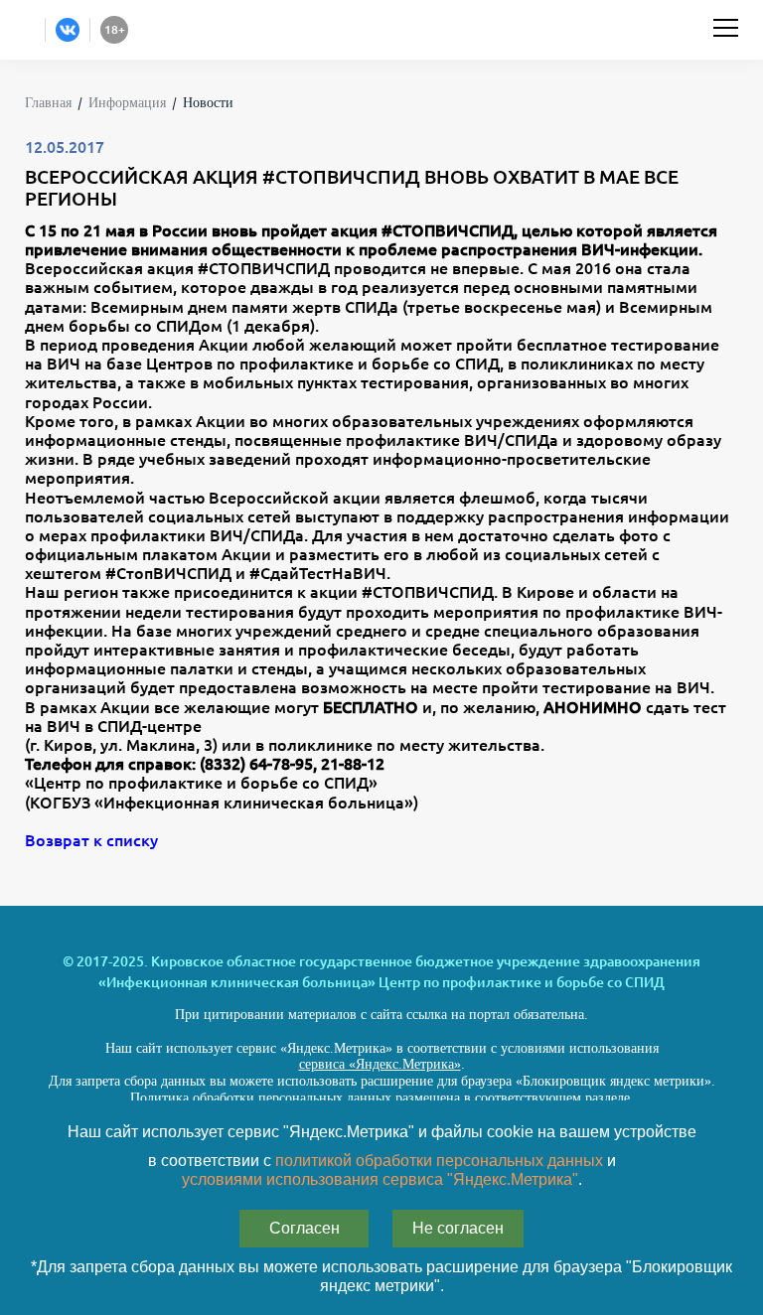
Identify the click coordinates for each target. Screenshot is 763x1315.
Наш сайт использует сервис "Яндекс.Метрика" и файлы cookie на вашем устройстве (382, 1131)
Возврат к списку (91, 840)
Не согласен (458, 1228)
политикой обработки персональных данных (439, 1160)
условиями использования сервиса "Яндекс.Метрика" (380, 1179)
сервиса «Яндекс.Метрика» (380, 1064)
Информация (127, 102)
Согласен (304, 1228)
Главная (48, 102)
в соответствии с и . (382, 1170)
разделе (607, 1098)
